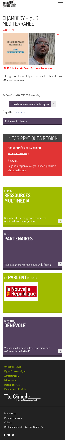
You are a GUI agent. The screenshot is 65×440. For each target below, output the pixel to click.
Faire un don (10, 380)
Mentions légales (13, 418)
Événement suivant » (16, 121)
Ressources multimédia (15, 389)
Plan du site (10, 413)
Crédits (8, 422)
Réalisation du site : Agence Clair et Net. (24, 427)
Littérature (20, 112)
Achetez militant (11, 375)
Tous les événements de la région (30, 104)
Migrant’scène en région (15, 371)
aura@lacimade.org (18, 153)
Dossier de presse (12, 384)
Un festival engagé (12, 366)
